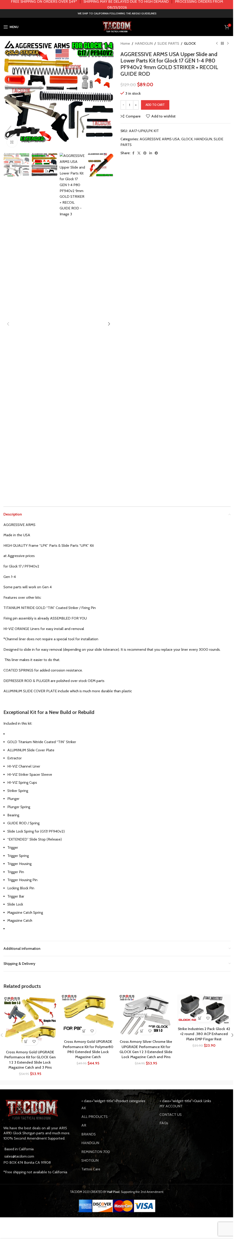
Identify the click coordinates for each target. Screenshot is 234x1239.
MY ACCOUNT (171, 1106)
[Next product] (228, 43)
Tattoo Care (90, 1169)
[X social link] (139, 153)
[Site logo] (117, 26)
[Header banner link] (117, 4)
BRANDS (88, 1134)
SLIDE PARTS (168, 43)
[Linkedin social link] (150, 153)
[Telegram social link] (156, 153)
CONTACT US (171, 1114)
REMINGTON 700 (95, 1152)
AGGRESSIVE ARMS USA (160, 139)
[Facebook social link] (133, 153)
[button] (8, 95)
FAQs (164, 1123)
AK (83, 1108)
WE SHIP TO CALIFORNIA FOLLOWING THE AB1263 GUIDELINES (117, 13)
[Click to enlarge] (12, 142)
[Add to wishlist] (34, 1041)
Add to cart (155, 105)
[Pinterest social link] (145, 153)
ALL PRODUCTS (94, 1116)
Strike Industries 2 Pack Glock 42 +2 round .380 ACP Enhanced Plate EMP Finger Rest (204, 1034)
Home (125, 43)
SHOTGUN (89, 1160)
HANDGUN (144, 43)
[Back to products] (222, 43)
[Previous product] (217, 43)
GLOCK (190, 43)
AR (83, 1125)
